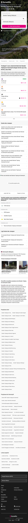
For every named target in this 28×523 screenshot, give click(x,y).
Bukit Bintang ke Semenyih (16, 435)
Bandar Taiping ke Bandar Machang (9, 377)
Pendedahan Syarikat (19, 518)
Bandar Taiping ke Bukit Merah (8, 371)
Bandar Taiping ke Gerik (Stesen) (8, 359)
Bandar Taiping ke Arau (6, 312)
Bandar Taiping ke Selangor (18, 362)
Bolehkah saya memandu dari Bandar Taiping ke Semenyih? (12, 245)
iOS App (3, 506)
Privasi (10, 520)
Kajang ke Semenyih (18, 406)
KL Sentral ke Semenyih (18, 412)
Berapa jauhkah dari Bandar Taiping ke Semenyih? (10, 146)
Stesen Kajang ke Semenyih (7, 412)
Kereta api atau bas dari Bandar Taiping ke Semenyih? (11, 170)
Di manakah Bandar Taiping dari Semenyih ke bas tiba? (12, 235)
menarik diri (15, 49)
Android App (17, 506)
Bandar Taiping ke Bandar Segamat (9, 333)
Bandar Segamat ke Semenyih (8, 432)
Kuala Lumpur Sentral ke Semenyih (9, 400)
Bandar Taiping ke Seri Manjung (8, 321)
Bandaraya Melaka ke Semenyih (18, 421)
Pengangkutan (4, 61)
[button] (14, 26)
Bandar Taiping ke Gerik (6, 315)
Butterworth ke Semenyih (19, 427)
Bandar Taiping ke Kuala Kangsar (19, 312)
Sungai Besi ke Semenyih (19, 429)
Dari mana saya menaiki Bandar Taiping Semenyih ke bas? (10, 161)
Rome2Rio (3, 285)
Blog (2, 491)
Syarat (13, 520)
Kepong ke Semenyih (18, 441)
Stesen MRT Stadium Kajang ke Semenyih (10, 397)
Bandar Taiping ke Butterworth (8, 324)
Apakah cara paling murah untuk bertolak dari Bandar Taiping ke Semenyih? (11, 127)
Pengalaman (3, 489)
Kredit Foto (3, 509)
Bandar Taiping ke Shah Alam (7, 330)
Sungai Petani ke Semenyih (7, 427)
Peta (17, 61)
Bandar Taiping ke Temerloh (7, 351)
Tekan (15, 496)
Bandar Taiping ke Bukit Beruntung (9, 348)
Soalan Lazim (11, 61)
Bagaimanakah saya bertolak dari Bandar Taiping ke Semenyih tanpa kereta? (12, 151)
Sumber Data (16, 509)
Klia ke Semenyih (14, 409)
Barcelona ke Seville (15, 458)
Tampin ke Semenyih (19, 432)
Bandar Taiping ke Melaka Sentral (8, 342)
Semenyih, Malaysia (8, 21)
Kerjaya (2, 499)
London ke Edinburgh (6, 464)
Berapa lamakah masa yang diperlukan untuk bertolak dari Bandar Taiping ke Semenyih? (11, 156)
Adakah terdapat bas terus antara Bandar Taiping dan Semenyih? (12, 137)
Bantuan (16, 499)
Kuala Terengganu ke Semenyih (8, 447)
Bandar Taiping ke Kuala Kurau (8, 374)
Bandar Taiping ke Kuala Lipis (7, 356)
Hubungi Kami (4, 501)
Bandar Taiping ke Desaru (7, 389)
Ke (2, 19)
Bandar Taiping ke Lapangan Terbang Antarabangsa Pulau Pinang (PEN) (14, 368)
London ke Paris (5, 455)
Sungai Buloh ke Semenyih (7, 418)
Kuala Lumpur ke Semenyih (7, 406)
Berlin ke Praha (5, 461)
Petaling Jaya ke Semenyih (7, 429)
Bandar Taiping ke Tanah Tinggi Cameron (10, 327)
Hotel (2, 487)
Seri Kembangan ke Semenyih (7, 444)
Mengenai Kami (4, 496)
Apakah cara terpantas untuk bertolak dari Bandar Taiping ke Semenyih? (12, 132)
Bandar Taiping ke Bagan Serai (8, 383)
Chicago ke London (13, 461)
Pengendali (22, 61)
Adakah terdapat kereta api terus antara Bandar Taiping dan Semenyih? (12, 142)
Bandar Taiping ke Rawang (7, 345)
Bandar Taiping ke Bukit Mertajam (8, 318)
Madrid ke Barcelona (6, 467)
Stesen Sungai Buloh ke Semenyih (8, 424)
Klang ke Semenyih (5, 409)
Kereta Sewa (16, 487)
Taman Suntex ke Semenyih (7, 441)
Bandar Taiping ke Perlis (6, 365)
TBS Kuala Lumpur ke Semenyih (18, 415)
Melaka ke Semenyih (6, 435)
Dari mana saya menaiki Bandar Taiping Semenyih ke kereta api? (10, 166)
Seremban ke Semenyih (6, 421)
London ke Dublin (15, 464)
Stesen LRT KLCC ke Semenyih (8, 438)
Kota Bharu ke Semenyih (20, 447)
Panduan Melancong (18, 489)
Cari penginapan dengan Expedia (9, 30)
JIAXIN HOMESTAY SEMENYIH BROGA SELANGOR (9, 271)
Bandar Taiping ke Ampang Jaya (8, 380)
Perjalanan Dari (6, 13)
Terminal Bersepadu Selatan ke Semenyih (10, 403)
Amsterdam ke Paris (14, 455)
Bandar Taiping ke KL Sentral (7, 336)
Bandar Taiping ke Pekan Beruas (8, 386)
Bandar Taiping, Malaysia (9, 15)
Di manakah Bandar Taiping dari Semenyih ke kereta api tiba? (11, 240)
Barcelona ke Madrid (6, 458)
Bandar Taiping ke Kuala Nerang (8, 354)
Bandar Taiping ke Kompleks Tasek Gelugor (10, 339)
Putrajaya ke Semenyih (6, 415)
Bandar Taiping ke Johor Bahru (19, 315)
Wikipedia (18, 255)
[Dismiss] (25, 48)
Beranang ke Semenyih (18, 418)
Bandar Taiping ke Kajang (7, 362)
